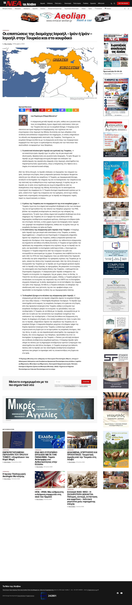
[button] (111, 3)
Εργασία (35, 8)
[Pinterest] (42, 110)
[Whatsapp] (69, 110)
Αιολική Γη (27, 8)
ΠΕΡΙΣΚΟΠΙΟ (6, 30)
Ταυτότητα (6, 590)
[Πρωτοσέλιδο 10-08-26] (116, 50)
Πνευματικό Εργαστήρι (55, 8)
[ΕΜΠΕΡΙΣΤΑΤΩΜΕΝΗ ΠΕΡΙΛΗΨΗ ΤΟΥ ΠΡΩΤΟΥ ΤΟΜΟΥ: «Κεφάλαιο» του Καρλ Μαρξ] (18, 439)
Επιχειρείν (18, 8)
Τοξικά (83, 8)
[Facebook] (22, 110)
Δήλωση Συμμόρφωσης (47, 590)
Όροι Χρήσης (13, 590)
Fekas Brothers (21, 595)
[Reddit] (49, 110)
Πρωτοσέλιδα (107, 69)
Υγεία (90, 8)
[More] (76, 110)
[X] (35, 110)
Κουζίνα (42, 8)
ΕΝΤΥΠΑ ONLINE (123, 3)
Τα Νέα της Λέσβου (12, 586)
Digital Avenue (30, 595)
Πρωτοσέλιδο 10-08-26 (112, 71)
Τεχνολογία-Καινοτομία (71, 8)
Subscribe (86, 381)
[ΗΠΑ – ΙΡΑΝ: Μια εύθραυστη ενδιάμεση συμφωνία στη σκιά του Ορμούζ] (50, 479)
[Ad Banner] (50, 408)
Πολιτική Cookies (22, 590)
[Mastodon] (62, 110)
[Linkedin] (55, 110)
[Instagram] (29, 110)
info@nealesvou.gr (92, 590)
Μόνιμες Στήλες (7, 8)
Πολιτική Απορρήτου (70, 386)
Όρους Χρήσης (84, 386)
